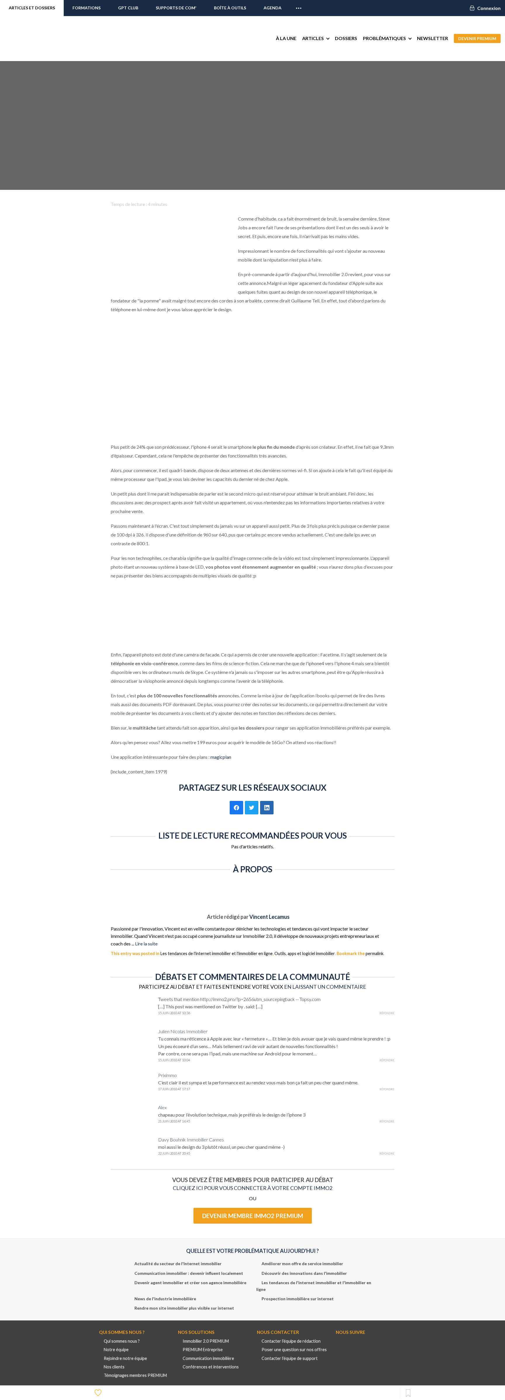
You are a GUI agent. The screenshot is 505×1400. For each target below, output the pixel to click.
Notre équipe (116, 1349)
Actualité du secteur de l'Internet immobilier (178, 1263)
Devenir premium (477, 38)
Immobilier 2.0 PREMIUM (206, 1341)
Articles (313, 38)
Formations (86, 7)
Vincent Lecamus (269, 917)
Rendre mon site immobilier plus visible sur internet (184, 1308)
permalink (374, 953)
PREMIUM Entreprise (203, 1349)
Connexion (489, 8)
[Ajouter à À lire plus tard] (408, 1393)
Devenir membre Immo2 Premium (252, 1215)
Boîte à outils (230, 7)
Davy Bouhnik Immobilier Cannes (191, 1139)
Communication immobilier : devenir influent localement (188, 1273)
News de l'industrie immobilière (165, 1298)
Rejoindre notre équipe (125, 1358)
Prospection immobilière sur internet (298, 1298)
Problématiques (384, 38)
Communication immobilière (208, 1358)
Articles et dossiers (32, 7)
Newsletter (432, 38)
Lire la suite (146, 943)
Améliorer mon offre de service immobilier (302, 1263)
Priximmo (167, 1075)
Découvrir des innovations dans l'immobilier (304, 1273)
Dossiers (346, 38)
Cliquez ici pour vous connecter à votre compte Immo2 (252, 1188)
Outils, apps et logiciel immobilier (304, 953)
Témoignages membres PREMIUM (135, 1375)
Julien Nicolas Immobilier (182, 1031)
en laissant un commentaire (325, 986)
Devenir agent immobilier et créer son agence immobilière (190, 1282)
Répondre (387, 1013)
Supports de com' (176, 7)
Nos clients (114, 1366)
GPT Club (128, 7)
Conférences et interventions (211, 1366)
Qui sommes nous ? (122, 1341)
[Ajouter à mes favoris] (99, 1392)
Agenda (272, 7)
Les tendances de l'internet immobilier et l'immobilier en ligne (216, 953)
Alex (162, 1107)
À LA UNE (286, 38)
